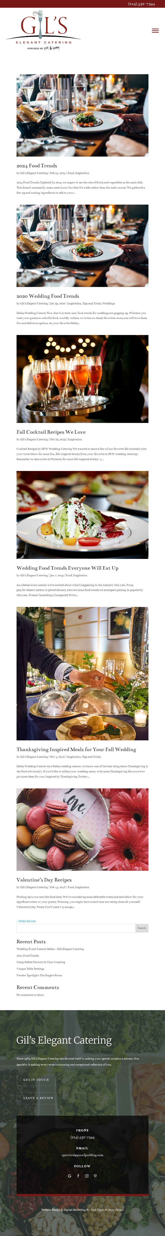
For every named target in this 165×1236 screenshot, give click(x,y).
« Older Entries (26, 921)
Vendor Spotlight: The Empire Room (39, 975)
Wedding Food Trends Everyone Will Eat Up (67, 568)
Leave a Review (38, 1098)
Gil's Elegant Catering (34, 173)
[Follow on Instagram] (86, 1176)
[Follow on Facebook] (78, 1176)
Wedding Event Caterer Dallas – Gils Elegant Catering (50, 949)
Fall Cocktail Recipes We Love (51, 432)
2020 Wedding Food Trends (48, 296)
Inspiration (82, 173)
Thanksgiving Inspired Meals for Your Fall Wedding (76, 749)
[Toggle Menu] (155, 31)
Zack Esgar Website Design (107, 1210)
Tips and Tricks (91, 303)
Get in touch (36, 1080)
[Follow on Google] (69, 1176)
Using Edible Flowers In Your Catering (41, 962)
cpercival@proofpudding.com (82, 1155)
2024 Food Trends (37, 166)
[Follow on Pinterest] (95, 1176)
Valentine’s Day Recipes (44, 880)
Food (71, 173)
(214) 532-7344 (141, 3)
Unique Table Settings (30, 968)
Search (142, 928)
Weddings (108, 303)
